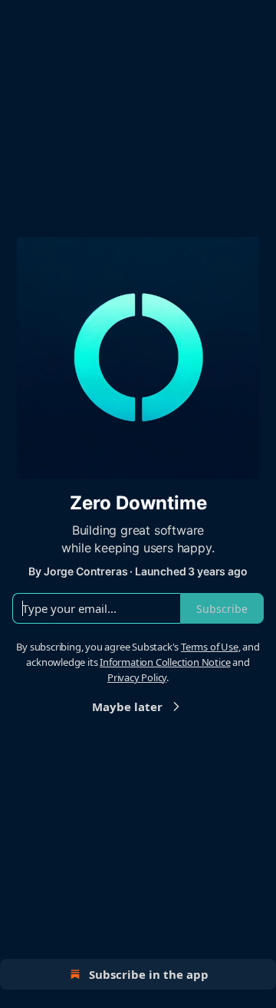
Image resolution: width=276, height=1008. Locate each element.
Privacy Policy (136, 677)
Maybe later (127, 706)
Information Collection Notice (165, 662)
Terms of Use (209, 647)
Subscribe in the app (149, 974)
